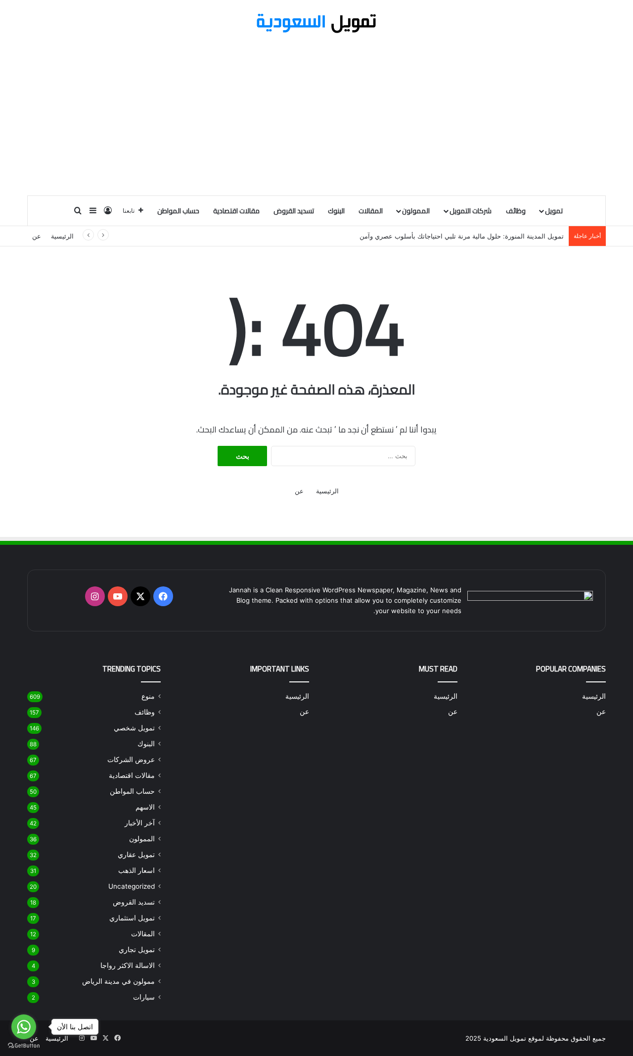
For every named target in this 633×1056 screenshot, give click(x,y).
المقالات (371, 210)
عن (36, 236)
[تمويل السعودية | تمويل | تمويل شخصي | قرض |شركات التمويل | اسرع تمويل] (316, 23)
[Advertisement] (316, 116)
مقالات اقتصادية (236, 210)
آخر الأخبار (140, 823)
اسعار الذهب (136, 870)
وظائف (516, 210)
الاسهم (145, 807)
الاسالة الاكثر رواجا (127, 965)
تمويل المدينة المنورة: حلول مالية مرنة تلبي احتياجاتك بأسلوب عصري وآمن (462, 236)
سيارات (144, 997)
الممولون (416, 210)
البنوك (336, 210)
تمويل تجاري (137, 950)
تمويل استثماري (132, 918)
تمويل (554, 210)
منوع (148, 696)
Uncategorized (131, 886)
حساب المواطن (178, 210)
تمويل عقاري (136, 855)
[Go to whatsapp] (23, 1026)
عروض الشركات (131, 760)
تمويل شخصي (134, 728)
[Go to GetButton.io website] (24, 1046)
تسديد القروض (293, 210)
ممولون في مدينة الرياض (118, 981)
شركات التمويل (471, 210)
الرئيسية (62, 236)
